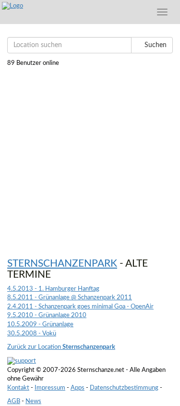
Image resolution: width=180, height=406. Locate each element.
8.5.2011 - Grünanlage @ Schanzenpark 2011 (69, 298)
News (33, 401)
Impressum (50, 388)
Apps (77, 388)
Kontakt (18, 388)
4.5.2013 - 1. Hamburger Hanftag (53, 289)
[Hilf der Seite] (21, 361)
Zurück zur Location (61, 347)
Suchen (155, 45)
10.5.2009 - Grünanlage (40, 324)
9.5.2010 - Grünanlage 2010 (46, 315)
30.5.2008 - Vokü (31, 334)
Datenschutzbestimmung (124, 388)
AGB (13, 401)
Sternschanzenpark (62, 263)
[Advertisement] (90, 158)
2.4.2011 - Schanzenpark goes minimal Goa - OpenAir (80, 307)
